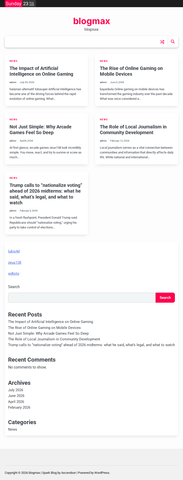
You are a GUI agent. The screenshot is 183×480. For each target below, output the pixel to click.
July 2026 (15, 390)
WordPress (101, 473)
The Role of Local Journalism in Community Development (133, 129)
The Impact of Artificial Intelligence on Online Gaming (41, 71)
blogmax (91, 21)
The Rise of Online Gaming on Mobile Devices (131, 71)
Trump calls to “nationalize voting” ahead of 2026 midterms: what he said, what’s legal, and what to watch (46, 194)
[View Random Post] (162, 42)
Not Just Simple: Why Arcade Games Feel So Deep (40, 129)
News (13, 61)
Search (14, 287)
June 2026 (16, 396)
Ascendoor (68, 473)
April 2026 (16, 402)
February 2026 (19, 407)
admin (13, 82)
